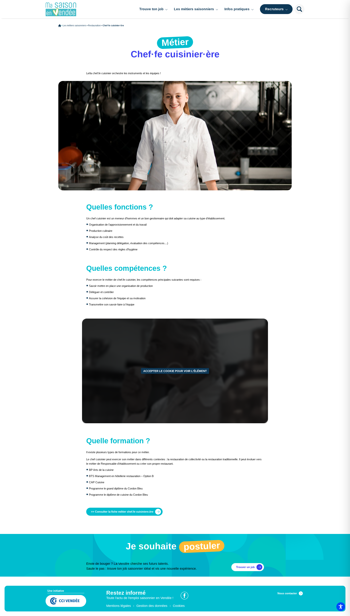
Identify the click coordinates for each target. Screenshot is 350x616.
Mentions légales (118, 606)
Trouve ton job (151, 9)
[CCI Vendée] (66, 601)
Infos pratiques (237, 9)
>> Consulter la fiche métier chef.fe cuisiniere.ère (122, 511)
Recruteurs (274, 9)
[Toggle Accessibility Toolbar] (340, 606)
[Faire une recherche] (299, 9)
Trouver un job (245, 567)
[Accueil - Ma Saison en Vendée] (61, 9)
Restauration (94, 25)
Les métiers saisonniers (194, 9)
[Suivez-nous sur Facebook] (184, 595)
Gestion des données (151, 606)
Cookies (179, 606)
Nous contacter (287, 593)
